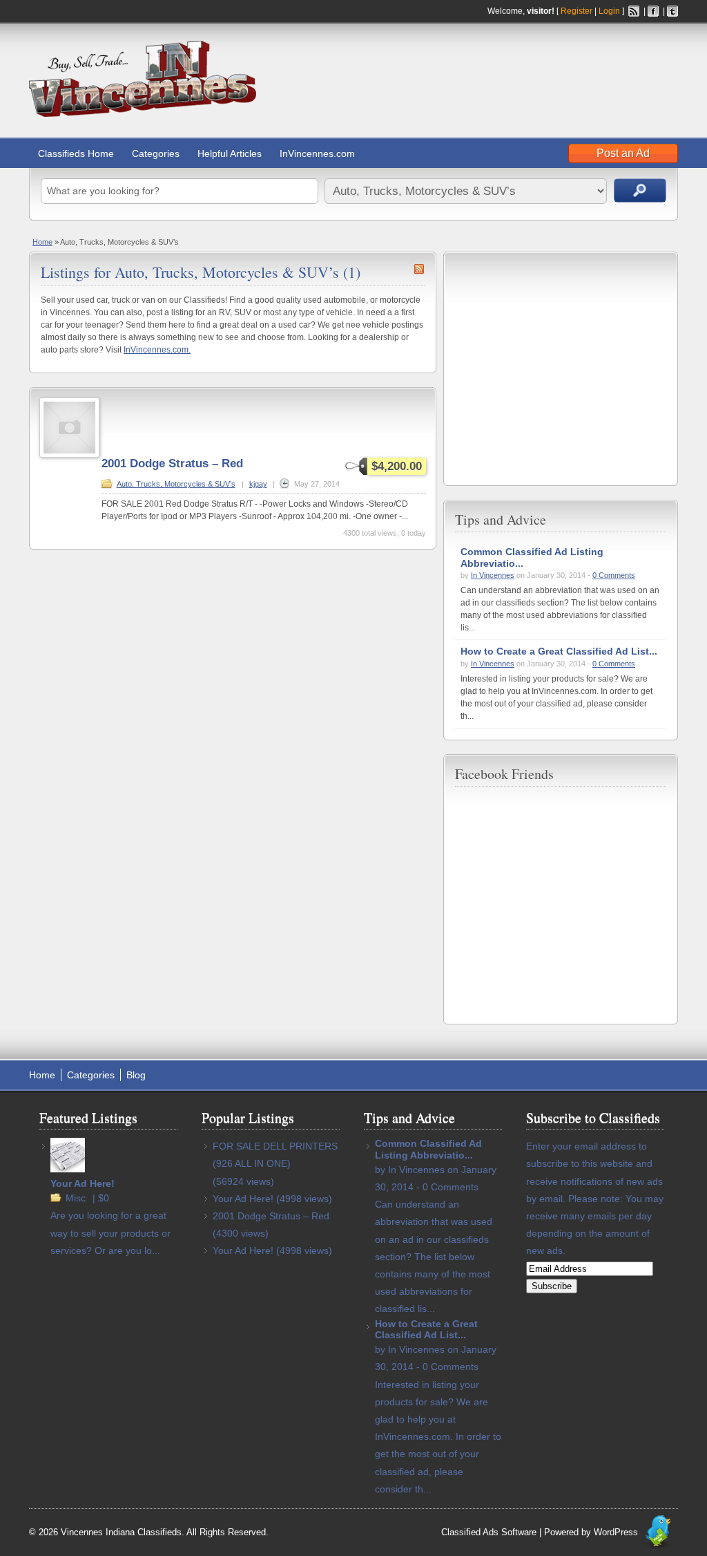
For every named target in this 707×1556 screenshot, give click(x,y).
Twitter (672, 11)
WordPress (616, 1532)
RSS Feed (633, 11)
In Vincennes (492, 575)
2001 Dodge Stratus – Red (172, 463)
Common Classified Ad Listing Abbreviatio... (428, 1149)
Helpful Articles (229, 153)
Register (576, 11)
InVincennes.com (317, 153)
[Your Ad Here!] (67, 1168)
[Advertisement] (516, 68)
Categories (156, 153)
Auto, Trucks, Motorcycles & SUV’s (176, 484)
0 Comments (613, 575)
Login (609, 11)
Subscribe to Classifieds (593, 1117)
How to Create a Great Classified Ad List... (559, 651)
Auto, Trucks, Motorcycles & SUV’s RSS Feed (419, 268)
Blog (136, 1074)
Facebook (653, 11)
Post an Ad (623, 153)
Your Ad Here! (82, 1183)
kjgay (258, 484)
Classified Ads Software (488, 1532)
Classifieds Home (76, 153)
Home (42, 242)
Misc (76, 1197)
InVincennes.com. (157, 350)
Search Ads (640, 190)
